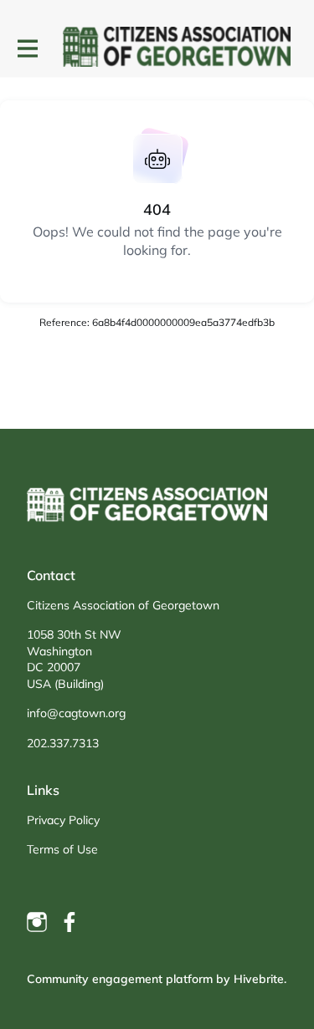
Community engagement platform (120, 978)
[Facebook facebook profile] (70, 922)
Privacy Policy (63, 820)
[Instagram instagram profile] (37, 922)
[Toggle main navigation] (26, 48)
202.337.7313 (63, 743)
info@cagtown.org (76, 713)
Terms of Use (62, 849)
